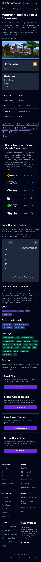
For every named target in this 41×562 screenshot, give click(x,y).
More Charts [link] (26, 132)
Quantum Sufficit (24, 106)
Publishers (6, 513)
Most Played (26, 472)
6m (11, 242)
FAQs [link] (6, 136)
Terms (13, 558)
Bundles (5, 480)
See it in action (19, 450)
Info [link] (6, 132)
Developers (6, 509)
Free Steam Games (28, 507)
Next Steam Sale (8, 538)
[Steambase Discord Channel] (21, 542)
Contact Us (33, 558)
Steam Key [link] (8, 128)
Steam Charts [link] (9, 124)
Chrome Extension (9, 526)
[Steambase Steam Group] (25, 542)
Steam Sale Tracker (28, 497)
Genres (5, 497)
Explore (5, 546)
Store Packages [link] (30, 128)
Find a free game (19, 428)
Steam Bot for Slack (10, 534)
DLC (4, 472)
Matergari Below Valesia (21, 9)
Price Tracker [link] (33, 124)
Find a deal (19, 407)
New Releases (26, 480)
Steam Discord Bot (9, 530)
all (20, 242)
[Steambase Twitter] (28, 542)
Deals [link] (18, 128)
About (26, 558)
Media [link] (15, 132)
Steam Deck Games (28, 488)
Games (8, 9)
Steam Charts (7, 484)
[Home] (2, 9)
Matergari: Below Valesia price (13, 236)
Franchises (6, 517)
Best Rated (25, 468)
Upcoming (25, 484)
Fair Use (19, 558)
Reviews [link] (21, 124)
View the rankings (19, 387)
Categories (6, 501)
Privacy (6, 558)
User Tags (6, 505)
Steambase (24, 527)
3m (5, 242)
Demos (5, 476)
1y (15, 242)
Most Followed (26, 476)
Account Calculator (9, 542)
